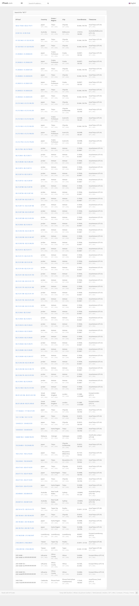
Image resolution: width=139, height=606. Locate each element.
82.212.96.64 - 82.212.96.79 (24, 344)
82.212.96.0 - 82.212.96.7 (23, 312)
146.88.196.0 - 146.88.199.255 (25, 437)
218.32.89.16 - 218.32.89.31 (24, 543)
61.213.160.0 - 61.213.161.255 (25, 110)
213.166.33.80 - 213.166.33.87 (25, 535)
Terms (132, 593)
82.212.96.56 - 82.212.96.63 (24, 338)
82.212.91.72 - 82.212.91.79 (24, 256)
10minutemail (96, 593)
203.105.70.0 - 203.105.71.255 (25, 528)
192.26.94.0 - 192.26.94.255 (24, 461)
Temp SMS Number (66, 593)
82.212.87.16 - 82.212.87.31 (24, 174)
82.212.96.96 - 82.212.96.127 (24, 356)
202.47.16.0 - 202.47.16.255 (24, 467)
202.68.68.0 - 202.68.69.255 (24, 494)
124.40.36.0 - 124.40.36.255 (24, 430)
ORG (113, 593)
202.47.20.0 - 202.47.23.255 (24, 486)
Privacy (126, 593)
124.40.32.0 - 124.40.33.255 (24, 423)
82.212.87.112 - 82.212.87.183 (25, 206)
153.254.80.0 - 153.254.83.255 (25, 445)
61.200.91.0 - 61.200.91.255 (24, 83)
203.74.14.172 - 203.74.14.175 (25, 509)
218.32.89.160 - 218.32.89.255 (25, 549)
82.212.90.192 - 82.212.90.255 (25, 243)
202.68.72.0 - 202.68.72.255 (24, 502)
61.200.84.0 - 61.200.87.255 (24, 70)
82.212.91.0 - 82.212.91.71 (24, 250)
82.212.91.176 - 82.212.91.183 (25, 287)
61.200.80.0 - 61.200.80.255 (24, 54)
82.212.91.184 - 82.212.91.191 (25, 294)
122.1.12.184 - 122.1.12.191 (24, 417)
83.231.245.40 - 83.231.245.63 (25, 403)
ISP (110, 593)
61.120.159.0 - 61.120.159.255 (25, 47)
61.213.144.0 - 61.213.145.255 (25, 103)
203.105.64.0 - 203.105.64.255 (25, 515)
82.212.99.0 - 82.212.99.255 (24, 382)
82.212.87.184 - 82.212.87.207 (25, 212)
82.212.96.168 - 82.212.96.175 (25, 369)
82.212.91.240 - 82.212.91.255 (25, 306)
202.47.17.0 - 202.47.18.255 (24, 474)
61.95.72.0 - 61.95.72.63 (23, 33)
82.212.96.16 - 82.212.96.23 (24, 325)
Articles (105, 593)
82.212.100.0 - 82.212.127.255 (25, 388)
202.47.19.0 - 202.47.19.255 (24, 480)
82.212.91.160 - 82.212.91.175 (25, 281)
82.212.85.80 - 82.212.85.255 (24, 162)
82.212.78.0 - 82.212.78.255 (24, 149)
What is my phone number (82, 593)
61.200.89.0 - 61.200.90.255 (24, 76)
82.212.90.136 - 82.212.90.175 (25, 231)
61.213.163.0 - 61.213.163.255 (25, 126)
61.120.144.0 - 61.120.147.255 (25, 40)
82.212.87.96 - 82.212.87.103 (24, 193)
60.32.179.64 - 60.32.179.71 (24, 26)
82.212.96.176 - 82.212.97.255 (25, 375)
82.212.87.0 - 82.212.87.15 (24, 168)
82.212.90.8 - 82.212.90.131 (24, 225)
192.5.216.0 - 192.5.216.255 (24, 454)
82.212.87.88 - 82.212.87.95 (24, 187)
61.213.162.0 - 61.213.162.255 (25, 119)
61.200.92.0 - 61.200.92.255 (24, 91)
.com (7, 3)
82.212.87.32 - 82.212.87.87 (24, 181)
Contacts (119, 593)
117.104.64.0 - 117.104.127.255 (25, 411)
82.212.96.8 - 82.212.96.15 (24, 319)
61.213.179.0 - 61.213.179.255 (25, 142)
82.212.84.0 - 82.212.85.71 (24, 156)
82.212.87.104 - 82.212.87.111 (25, 199)
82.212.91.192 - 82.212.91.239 (25, 300)
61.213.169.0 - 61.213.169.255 (25, 134)
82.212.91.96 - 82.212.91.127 (24, 269)
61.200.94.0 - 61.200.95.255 (24, 97)
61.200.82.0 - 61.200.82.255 (24, 62)
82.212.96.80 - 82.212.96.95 (24, 350)
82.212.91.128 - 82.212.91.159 (25, 275)
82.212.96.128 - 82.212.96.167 (25, 363)
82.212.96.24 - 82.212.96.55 (24, 331)
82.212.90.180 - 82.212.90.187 (25, 237)
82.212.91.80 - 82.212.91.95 (24, 262)
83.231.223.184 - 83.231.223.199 (25, 395)
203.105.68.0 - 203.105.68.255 (25, 522)
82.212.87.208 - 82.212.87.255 (25, 218)
